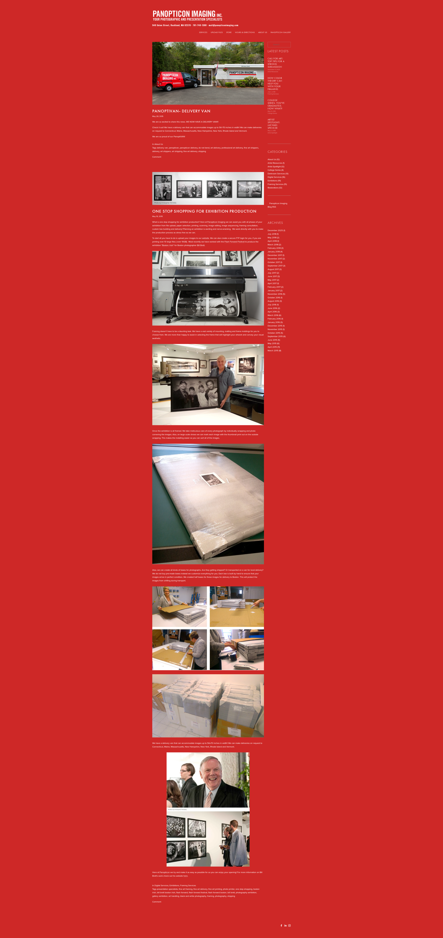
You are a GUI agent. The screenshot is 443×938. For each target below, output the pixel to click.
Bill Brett (201, 245)
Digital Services (161, 885)
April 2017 (273, 283)
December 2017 (276, 255)
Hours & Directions (245, 32)
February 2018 (275, 248)
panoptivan (174, 147)
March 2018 (274, 244)
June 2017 (273, 276)
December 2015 (276, 325)
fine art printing (215, 889)
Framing (156, 331)
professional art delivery (232, 147)
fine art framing (185, 889)
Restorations (275, 187)
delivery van (162, 147)
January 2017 (275, 290)
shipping (202, 151)
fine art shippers (251, 147)
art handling (174, 896)
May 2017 (273, 279)
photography (220, 896)
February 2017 (275, 286)
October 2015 (275, 332)
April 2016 (273, 311)
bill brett (231, 892)
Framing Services (188, 885)
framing (210, 896)
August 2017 (274, 269)
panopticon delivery (189, 147)
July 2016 (273, 304)
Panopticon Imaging (216, 221)
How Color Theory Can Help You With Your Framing (275, 83)
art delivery (215, 147)
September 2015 (276, 336)
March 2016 (274, 315)
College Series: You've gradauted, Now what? (276, 104)
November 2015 (276, 329)
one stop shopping (244, 889)
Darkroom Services (278, 173)
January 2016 (275, 322)
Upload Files (217, 32)
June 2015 (274, 339)
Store (229, 32)
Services (203, 32)
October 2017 (275, 262)
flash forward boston (217, 892)
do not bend (204, 147)
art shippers (165, 151)
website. (206, 238)
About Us (262, 32)
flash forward (182, 892)
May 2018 (273, 237)
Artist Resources (273, 72)
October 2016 (275, 297)
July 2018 (273, 233)
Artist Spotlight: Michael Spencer (274, 123)
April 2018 (273, 241)
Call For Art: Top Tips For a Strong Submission (276, 62)
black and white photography (193, 896)
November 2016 (276, 294)
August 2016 (274, 301)
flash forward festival (198, 892)
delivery (155, 151)
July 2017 (273, 272)
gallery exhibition (160, 896)
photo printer (229, 889)
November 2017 (276, 258)
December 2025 (276, 230)
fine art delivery (190, 151)
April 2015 (273, 346)
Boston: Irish (167, 245)
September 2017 (276, 265)
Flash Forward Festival (234, 241)
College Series (272, 113)
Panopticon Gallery (281, 32)
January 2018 (275, 251)
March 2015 (274, 350)
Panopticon (164, 872)
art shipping (177, 151)
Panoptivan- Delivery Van (181, 111)
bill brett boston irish (166, 892)
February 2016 (275, 318)
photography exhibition (246, 892)
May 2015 (273, 343)
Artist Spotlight (272, 133)
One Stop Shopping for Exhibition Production (204, 211)
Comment (156, 156)
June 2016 (274, 308)
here (185, 875)
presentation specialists (167, 889)
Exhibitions (174, 885)
